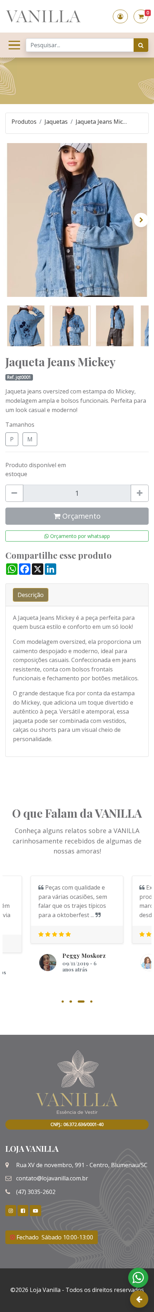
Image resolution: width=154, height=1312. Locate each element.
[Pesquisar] (141, 45)
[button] (120, 16)
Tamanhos (19, 425)
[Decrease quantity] (14, 493)
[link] (10, 1210)
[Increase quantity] (140, 493)
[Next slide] (141, 220)
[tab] (30, 595)
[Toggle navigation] (13, 45)
